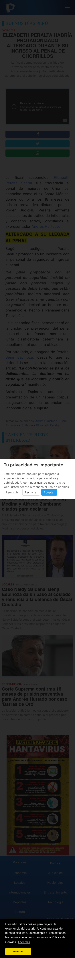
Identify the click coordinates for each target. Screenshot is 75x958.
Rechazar (31, 492)
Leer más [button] (24, 942)
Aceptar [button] (18, 951)
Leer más (12, 492)
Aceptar (49, 492)
